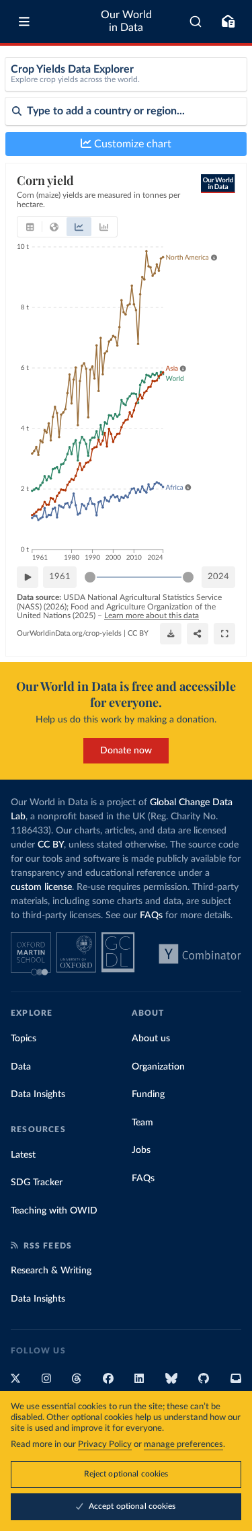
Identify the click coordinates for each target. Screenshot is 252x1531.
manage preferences (183, 1444)
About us (151, 1038)
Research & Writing (51, 1270)
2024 (218, 576)
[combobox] (196, 21)
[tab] (30, 226)
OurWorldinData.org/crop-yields (69, 633)
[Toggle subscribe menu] (227, 21)
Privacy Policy (105, 1444)
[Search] (196, 21)
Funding (148, 1094)
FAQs (151, 915)
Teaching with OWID (54, 1211)
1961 (60, 576)
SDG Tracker (36, 1182)
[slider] (90, 577)
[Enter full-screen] (224, 633)
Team (142, 1122)
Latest (23, 1155)
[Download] (170, 633)
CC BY (138, 633)
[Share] (197, 633)
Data (21, 1067)
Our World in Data (126, 21)
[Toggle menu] (24, 21)
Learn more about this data (151, 615)
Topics (23, 1038)
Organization (158, 1067)
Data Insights (38, 1094)
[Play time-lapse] (27, 577)
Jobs (141, 1150)
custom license (41, 887)
